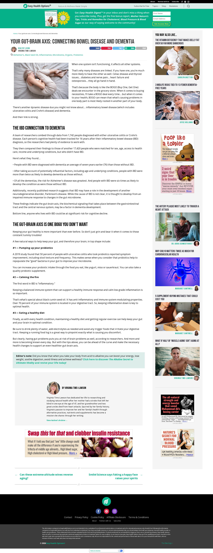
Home (15, 33)
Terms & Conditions (138, 517)
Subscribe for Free (141, 6)
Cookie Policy (97, 517)
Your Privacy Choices (110, 550)
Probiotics (78, 55)
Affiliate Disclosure (116, 517)
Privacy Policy (81, 517)
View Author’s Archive (57, 420)
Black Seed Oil (31, 55)
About (152, 2)
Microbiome (58, 55)
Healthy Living (24, 48)
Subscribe (175, 2)
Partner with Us (163, 2)
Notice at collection (95, 550)
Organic (68, 55)
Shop (164, 6)
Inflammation (45, 55)
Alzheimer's (18, 55)
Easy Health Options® (55, 543)
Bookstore (173, 6)
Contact (68, 517)
